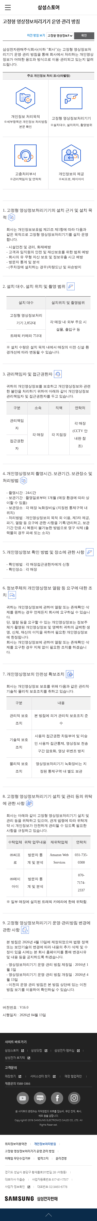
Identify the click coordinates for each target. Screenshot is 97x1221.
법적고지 (43, 1158)
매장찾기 (10, 1076)
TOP (48, 1214)
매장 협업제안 (73, 1076)
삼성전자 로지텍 (15, 1058)
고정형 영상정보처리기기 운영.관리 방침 (29, 1151)
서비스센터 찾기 (40, 1076)
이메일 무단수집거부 (17, 1158)
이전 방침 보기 (36, 35)
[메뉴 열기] (8, 7)
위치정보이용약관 (16, 1144)
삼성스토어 (12, 1050)
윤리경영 (61, 1158)
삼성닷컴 (36, 1050)
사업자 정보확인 (15, 1187)
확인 (84, 35)
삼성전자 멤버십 (64, 1050)
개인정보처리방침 (45, 1144)
